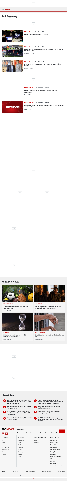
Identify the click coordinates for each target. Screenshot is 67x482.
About (3, 471)
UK (2, 440)
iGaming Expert (54, 442)
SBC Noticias (53, 447)
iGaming (20, 445)
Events (36, 440)
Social (19, 456)
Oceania (4, 454)
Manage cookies (46, 471)
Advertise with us (30, 471)
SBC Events (53, 464)
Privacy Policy (61, 471)
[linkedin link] (3, 434)
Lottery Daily (53, 452)
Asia (3, 445)
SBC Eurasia (53, 459)
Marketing (20, 447)
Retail (19, 442)
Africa (3, 452)
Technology (21, 452)
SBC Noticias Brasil (55, 449)
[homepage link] (6, 9)
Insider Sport (53, 454)
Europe (3, 442)
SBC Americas (53, 440)
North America (5, 447)
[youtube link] (6, 434)
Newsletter (37, 442)
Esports (20, 454)
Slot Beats (52, 461)
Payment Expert (54, 445)
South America (5, 449)
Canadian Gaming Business (57, 466)
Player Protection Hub (55, 456)
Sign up (62, 431)
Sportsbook (21, 440)
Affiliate (20, 449)
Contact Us (15, 471)
